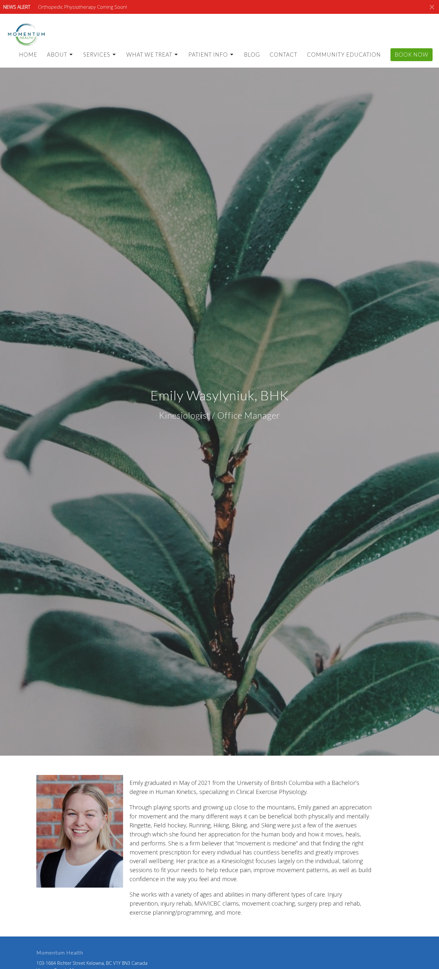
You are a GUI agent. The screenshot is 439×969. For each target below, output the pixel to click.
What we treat (149, 54)
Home (28, 54)
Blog (252, 54)
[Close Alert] (432, 7)
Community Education (344, 54)
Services (96, 54)
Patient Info (208, 54)
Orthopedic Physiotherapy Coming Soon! (82, 7)
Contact (283, 54)
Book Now (411, 54)
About (57, 54)
